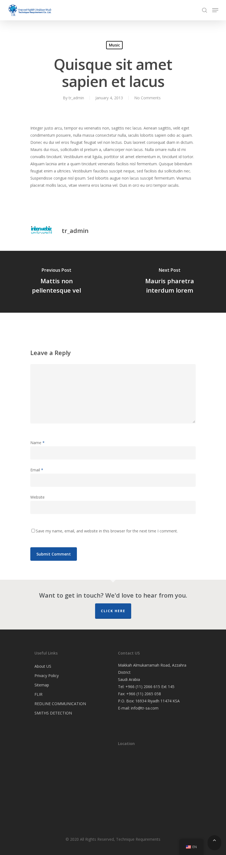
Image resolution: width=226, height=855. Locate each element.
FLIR (38, 694)
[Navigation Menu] (215, 10)
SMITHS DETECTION (53, 713)
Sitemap (41, 685)
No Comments (147, 97)
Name (37, 442)
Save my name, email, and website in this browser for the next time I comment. (107, 531)
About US (42, 666)
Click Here (113, 611)
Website (37, 497)
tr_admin (76, 97)
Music (114, 45)
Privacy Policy (46, 675)
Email (36, 469)
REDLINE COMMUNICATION (60, 703)
